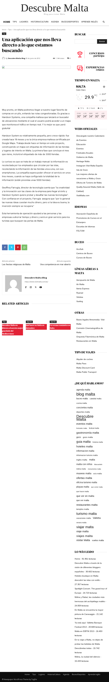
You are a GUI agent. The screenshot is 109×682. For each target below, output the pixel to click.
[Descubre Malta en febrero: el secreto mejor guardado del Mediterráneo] (12, 315)
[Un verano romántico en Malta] (60, 315)
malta (92, 459)
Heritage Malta (83, 161)
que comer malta (97, 487)
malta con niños (84, 464)
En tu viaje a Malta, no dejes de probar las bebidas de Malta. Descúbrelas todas (89, 644)
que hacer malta (82, 491)
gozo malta (88, 437)
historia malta (98, 442)
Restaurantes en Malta (86, 341)
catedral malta (95, 399)
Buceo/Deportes (70, 22)
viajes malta (84, 535)
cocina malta (81, 403)
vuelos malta (98, 540)
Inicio (4, 29)
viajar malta (85, 527)
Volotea (79, 297)
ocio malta (97, 474)
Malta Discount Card (85, 368)
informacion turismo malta (87, 455)
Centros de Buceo (84, 253)
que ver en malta (85, 496)
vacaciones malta (83, 518)
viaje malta (82, 531)
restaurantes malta (87, 504)
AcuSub (79, 249)
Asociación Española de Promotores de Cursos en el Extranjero (89, 218)
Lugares (23, 22)
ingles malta (81, 460)
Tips (15, 22)
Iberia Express (82, 288)
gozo (78, 437)
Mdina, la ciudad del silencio (87, 657)
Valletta (97, 518)
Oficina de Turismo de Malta (89, 183)
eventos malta (84, 423)
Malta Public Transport (86, 372)
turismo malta (86, 513)
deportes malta (83, 412)
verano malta (81, 523)
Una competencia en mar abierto (55, 264)
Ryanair (79, 293)
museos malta (83, 473)
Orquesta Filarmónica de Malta (90, 337)
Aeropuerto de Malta (85, 280)
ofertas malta (84, 477)
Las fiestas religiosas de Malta (16, 264)
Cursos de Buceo (84, 257)
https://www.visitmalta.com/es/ (36, 282)
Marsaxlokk (98, 464)
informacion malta (85, 451)
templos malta (82, 509)
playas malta (82, 487)
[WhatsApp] (24, 247)
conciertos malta (84, 407)
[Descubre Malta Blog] (4, 58)
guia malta (83, 441)
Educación (81, 144)
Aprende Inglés (89, 22)
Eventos (80, 148)
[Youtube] (41, 287)
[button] (103, 22)
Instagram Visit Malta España (89, 166)
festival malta (94, 428)
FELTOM (80, 231)
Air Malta (80, 284)
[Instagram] (31, 287)
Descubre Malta (85, 418)
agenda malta (83, 389)
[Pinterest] (18, 247)
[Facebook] (5, 247)
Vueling (79, 301)
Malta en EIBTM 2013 (84, 631)
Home (6, 21)
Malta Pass (81, 363)
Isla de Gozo (82, 170)
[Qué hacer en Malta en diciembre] (36, 315)
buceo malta (82, 398)
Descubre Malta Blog (16, 58)
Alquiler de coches (84, 359)
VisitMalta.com (82, 195)
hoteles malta (84, 446)
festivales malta (81, 428)
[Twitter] (11, 247)
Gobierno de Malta (84, 157)
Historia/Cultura (40, 22)
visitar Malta (83, 540)
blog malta (85, 394)
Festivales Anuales (84, 153)
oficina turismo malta (86, 482)
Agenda (55, 22)
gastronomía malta (87, 432)
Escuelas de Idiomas (85, 226)
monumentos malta (94, 469)
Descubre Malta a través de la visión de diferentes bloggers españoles (88, 567)
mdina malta (81, 469)
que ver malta (82, 500)
